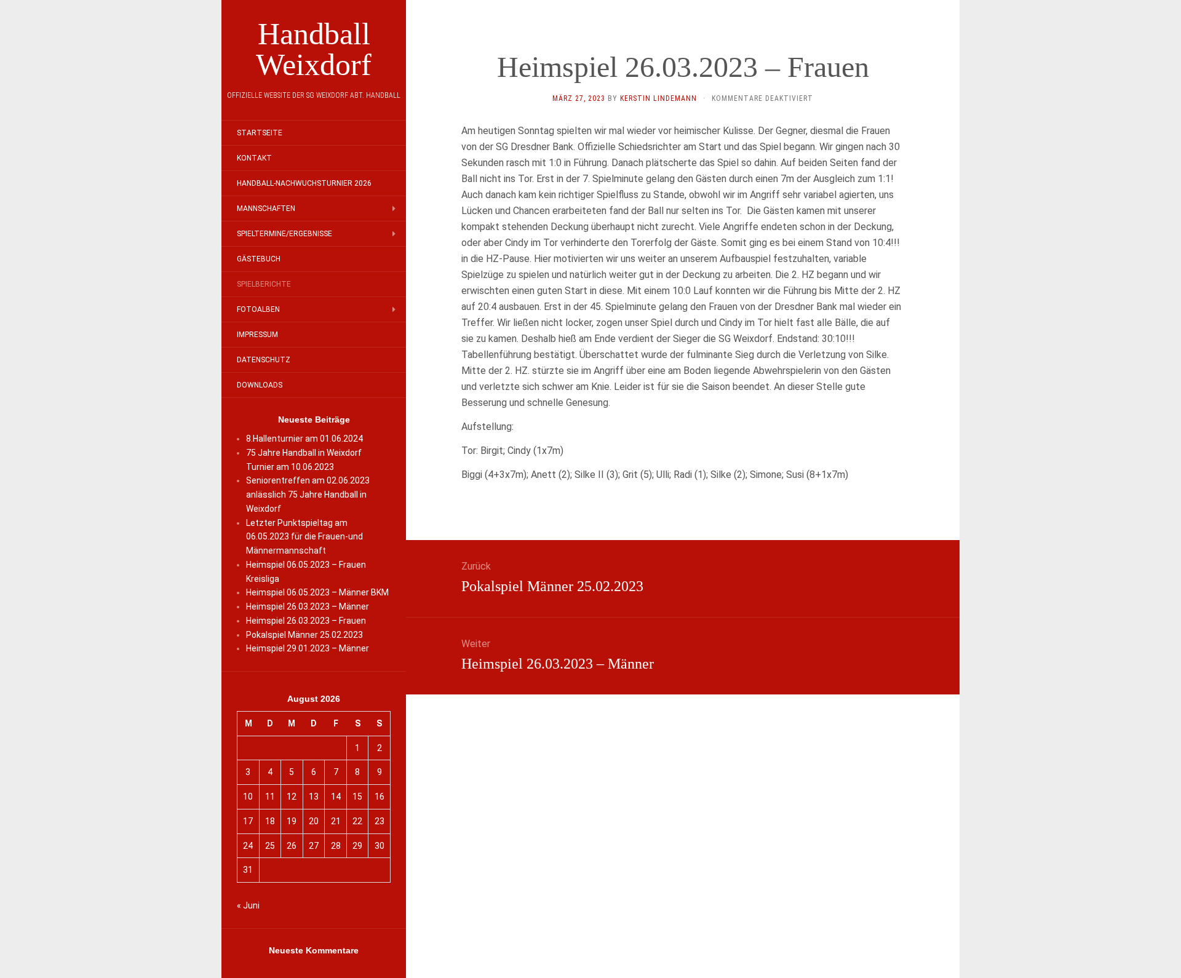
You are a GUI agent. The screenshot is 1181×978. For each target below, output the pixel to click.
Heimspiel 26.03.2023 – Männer (307, 606)
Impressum (257, 334)
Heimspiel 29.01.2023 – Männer (307, 648)
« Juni (248, 905)
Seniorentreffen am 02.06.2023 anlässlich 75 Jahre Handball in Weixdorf (308, 494)
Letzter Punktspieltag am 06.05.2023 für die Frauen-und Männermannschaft (304, 537)
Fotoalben (258, 309)
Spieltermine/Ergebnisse (284, 233)
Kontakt (254, 158)
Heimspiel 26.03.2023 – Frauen (306, 621)
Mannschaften (266, 208)
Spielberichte (264, 284)
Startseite (259, 133)
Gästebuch (258, 259)
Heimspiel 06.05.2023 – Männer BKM (317, 592)
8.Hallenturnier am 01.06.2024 (304, 438)
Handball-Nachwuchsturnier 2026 (304, 183)
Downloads (259, 385)
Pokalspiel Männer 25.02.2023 (304, 635)
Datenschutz (263, 360)
